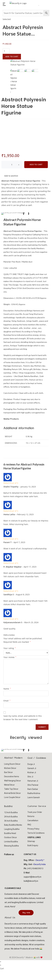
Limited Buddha (11, 841)
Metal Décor (9, 785)
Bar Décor (8, 772)
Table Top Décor (11, 789)
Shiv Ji (30, 777)
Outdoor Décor (10, 837)
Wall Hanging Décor (12, 781)
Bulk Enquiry (32, 845)
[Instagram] (12, 859)
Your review (9, 657)
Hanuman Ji (32, 781)
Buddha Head (10, 833)
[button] (4, 750)
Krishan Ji (31, 772)
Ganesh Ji (31, 768)
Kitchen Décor (10, 768)
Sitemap (31, 841)
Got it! (41, 6)
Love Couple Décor (12, 797)
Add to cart (11, 56)
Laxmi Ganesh (33, 797)
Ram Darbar (32, 789)
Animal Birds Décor (12, 793)
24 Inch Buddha (11, 816)
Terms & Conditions (36, 833)
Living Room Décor (12, 764)
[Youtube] (16, 859)
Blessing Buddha (11, 846)
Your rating (9, 648)
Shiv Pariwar (32, 785)
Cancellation (32, 820)
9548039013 (37, 868)
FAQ (29, 825)
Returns (30, 816)
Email (6, 700)
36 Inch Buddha (11, 821)
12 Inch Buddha (11, 812)
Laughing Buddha (11, 829)
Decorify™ (40, 860)
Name (7, 688)
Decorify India (40, 864)
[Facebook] (7, 859)
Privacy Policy (33, 829)
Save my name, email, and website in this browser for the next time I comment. (22, 718)
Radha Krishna (33, 793)
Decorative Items (11, 776)
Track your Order (34, 812)
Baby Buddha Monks (13, 825)
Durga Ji (31, 764)
